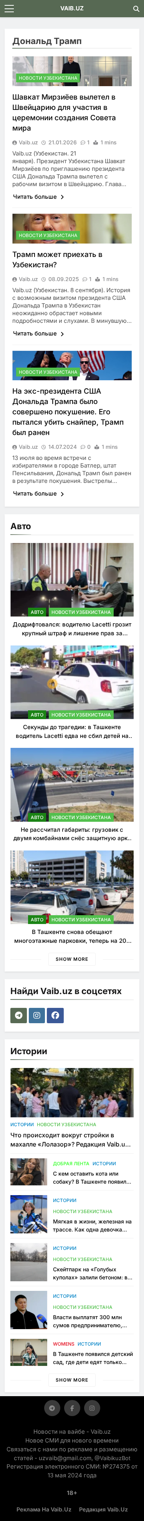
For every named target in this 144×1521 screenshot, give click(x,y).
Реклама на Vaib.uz (44, 1509)
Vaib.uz (28, 142)
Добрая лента (71, 1163)
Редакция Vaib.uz (103, 1509)
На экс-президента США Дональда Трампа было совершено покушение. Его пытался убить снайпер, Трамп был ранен (68, 412)
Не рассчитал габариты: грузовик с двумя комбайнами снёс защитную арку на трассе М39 (72, 838)
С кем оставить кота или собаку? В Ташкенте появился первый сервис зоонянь (92, 1181)
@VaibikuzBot (112, 1458)
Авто (37, 612)
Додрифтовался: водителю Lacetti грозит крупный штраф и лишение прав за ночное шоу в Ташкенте (72, 633)
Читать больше (35, 196)
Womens (63, 1344)
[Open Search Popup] (136, 9)
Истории (22, 1124)
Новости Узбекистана (48, 78)
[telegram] (19, 1015)
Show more (72, 959)
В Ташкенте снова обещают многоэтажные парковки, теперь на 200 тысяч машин (72, 940)
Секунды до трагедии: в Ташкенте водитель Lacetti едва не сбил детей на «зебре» (72, 735)
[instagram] (38, 1015)
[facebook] (56, 1015)
